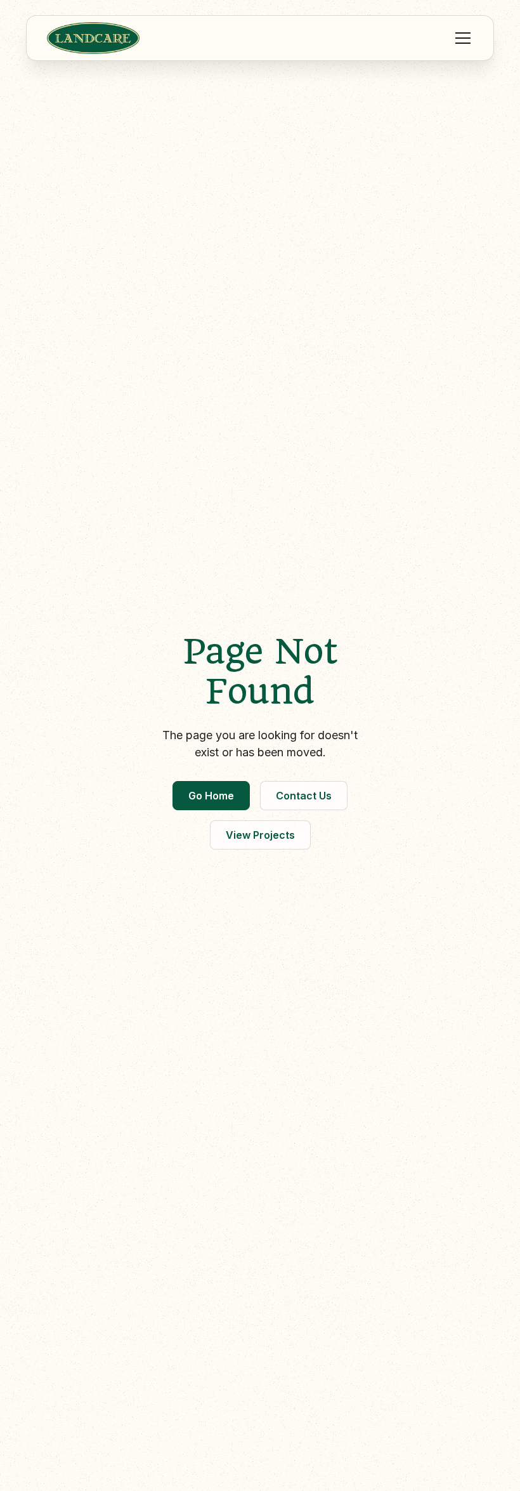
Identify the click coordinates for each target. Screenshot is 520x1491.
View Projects (260, 835)
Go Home (211, 795)
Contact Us (304, 795)
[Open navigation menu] (460, 38)
